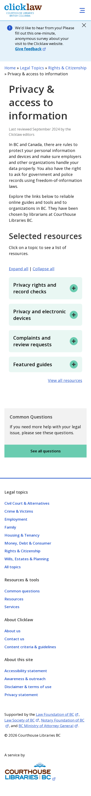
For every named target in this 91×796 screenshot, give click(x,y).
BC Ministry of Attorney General (46, 725)
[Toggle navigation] (82, 10)
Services (11, 606)
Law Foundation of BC (55, 714)
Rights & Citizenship (67, 67)
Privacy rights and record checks (34, 288)
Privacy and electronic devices (39, 314)
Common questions (22, 591)
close (83, 25)
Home (10, 67)
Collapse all (43, 269)
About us (12, 630)
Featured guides (32, 364)
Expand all (18, 269)
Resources (13, 598)
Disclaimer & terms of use (27, 686)
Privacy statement (21, 694)
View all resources (65, 380)
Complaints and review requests (32, 341)
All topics (12, 566)
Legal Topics (32, 67)
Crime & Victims (18, 511)
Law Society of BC (19, 720)
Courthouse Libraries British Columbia (20, 14)
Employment (15, 519)
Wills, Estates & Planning (26, 558)
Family (10, 527)
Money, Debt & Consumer (27, 543)
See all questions (45, 450)
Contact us (14, 638)
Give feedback (28, 48)
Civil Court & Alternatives (26, 503)
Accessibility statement (25, 670)
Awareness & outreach (25, 678)
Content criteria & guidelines (30, 646)
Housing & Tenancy (22, 535)
